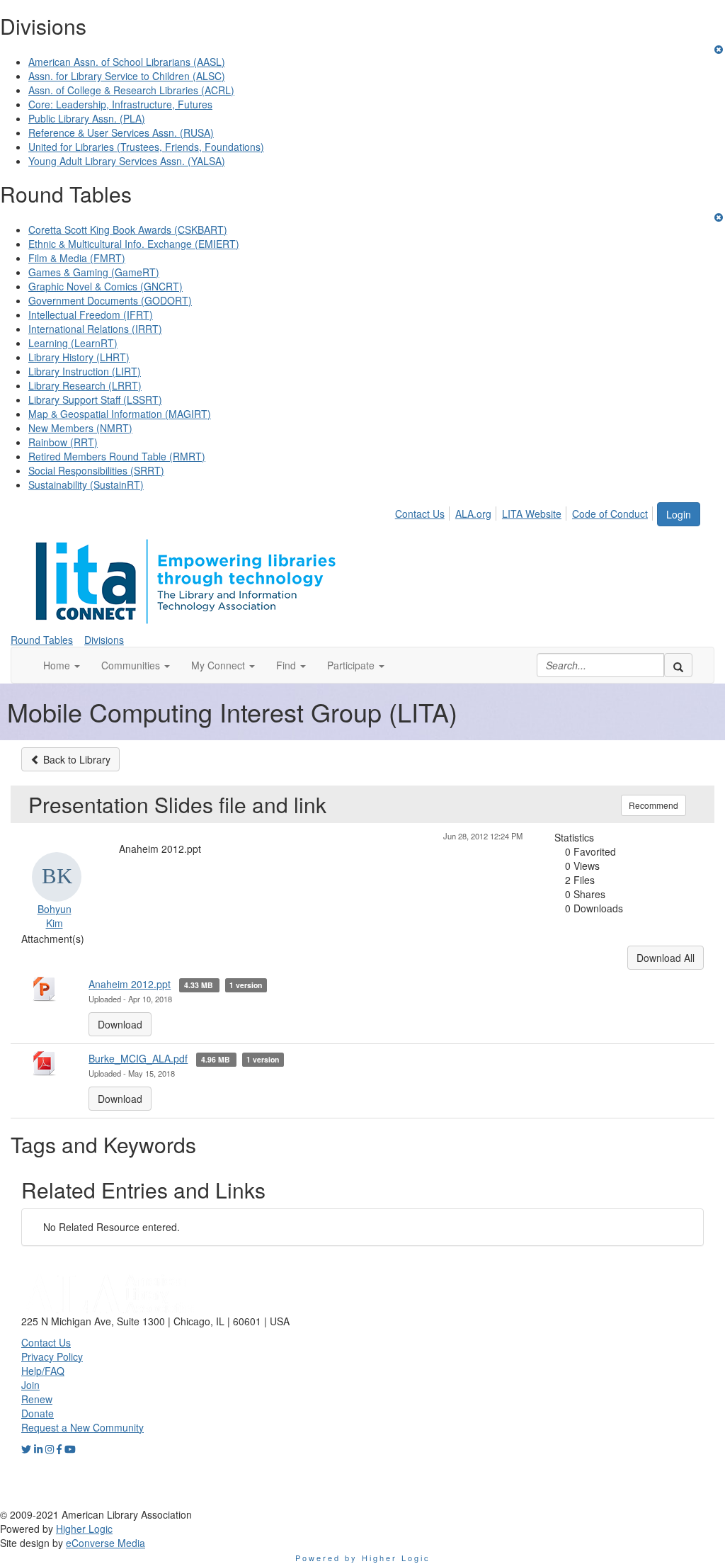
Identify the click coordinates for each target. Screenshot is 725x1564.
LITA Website (531, 513)
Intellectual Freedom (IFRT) (90, 314)
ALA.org (473, 513)
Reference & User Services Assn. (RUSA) (121, 132)
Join (30, 1385)
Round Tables (42, 640)
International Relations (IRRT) (95, 329)
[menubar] (525, 511)
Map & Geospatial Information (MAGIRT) (119, 414)
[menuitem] (424, 511)
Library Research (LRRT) (85, 385)
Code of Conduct (610, 513)
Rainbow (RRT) (63, 442)
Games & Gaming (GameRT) (93, 272)
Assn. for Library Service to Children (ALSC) (126, 76)
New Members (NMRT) (80, 428)
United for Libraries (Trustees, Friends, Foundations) (146, 147)
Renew (36, 1399)
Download (120, 1024)
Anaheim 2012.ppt (130, 984)
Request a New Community (82, 1427)
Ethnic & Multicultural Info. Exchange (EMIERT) (133, 244)
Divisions (104, 640)
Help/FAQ (42, 1371)
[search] (678, 665)
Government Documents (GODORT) (110, 300)
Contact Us (420, 513)
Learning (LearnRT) (73, 343)
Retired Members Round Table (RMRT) (116, 456)
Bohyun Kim (55, 916)
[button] (62, 665)
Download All (665, 958)
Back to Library (75, 759)
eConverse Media (105, 1543)
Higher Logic (84, 1529)
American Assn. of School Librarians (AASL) (126, 62)
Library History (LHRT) (79, 357)
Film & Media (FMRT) (76, 258)
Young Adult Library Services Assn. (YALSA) (126, 161)
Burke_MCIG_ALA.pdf (138, 1058)
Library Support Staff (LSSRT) (95, 399)
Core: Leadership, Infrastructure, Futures (120, 104)
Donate (37, 1413)
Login (678, 514)
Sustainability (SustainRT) (86, 484)
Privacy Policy (52, 1356)
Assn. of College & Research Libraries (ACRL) (131, 90)
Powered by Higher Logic (362, 1557)
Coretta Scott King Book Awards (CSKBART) (127, 229)
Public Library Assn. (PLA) (86, 118)
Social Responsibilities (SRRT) (96, 470)
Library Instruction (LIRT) (84, 371)
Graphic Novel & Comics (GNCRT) (105, 286)
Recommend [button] (653, 805)
